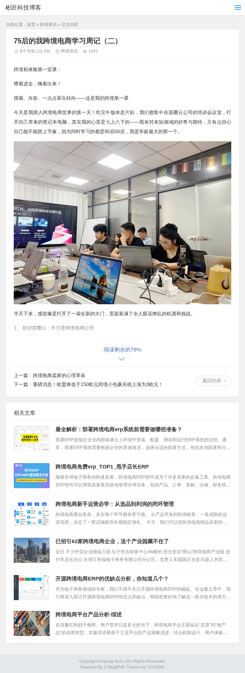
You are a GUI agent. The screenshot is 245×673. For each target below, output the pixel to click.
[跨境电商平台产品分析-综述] (32, 623)
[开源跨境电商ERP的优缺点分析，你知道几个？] (32, 587)
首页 (31, 24)
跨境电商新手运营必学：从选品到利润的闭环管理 (115, 504)
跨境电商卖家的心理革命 (59, 375)
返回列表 (211, 380)
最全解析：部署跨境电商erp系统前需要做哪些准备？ (119, 429)
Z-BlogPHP (114, 667)
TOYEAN (155, 667)
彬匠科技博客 (23, 7)
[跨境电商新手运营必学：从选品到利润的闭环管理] (32, 513)
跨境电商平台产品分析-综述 (89, 614)
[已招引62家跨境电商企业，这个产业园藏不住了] (32, 550)
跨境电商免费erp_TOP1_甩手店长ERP (102, 467)
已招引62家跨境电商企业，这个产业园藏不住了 (112, 541)
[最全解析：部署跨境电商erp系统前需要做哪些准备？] (32, 438)
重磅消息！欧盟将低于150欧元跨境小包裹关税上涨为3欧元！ (98, 384)
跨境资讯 (48, 24)
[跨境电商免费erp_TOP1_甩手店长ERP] (32, 475)
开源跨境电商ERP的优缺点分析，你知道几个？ (112, 579)
